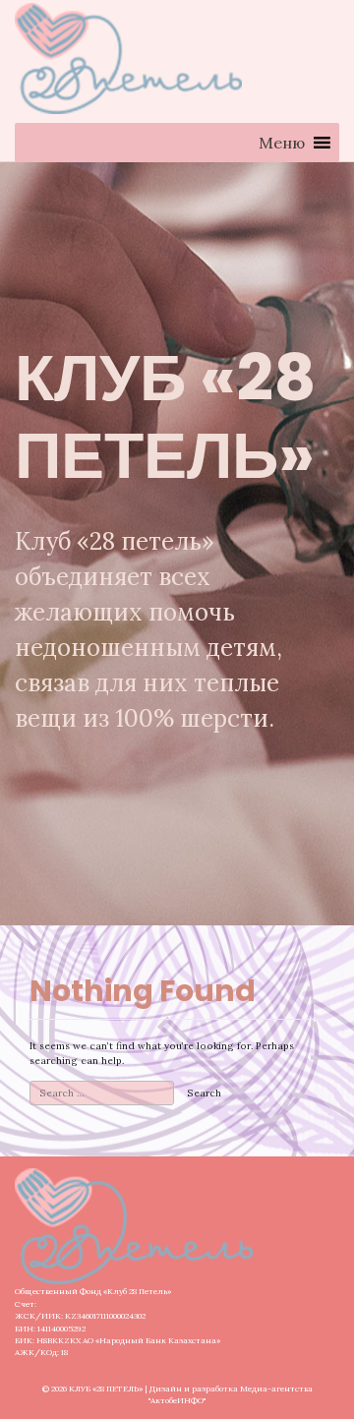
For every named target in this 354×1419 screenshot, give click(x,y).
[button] (282, 142)
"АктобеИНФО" (177, 1400)
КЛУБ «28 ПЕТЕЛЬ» (106, 1388)
